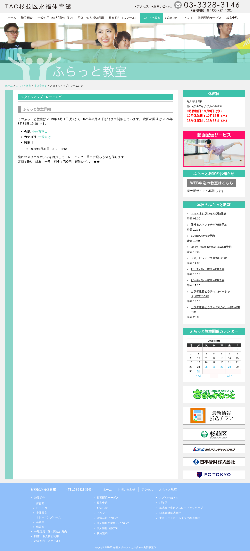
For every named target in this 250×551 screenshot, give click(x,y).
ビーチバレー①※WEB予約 (207, 269)
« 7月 (198, 375)
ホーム (11, 17)
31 (198, 371)
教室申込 (232, 17)
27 (222, 367)
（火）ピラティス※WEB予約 (209, 258)
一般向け (44, 136)
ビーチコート (44, 508)
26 (214, 367)
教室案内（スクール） (123, 17)
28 (229, 367)
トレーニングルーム (48, 517)
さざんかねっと (168, 497)
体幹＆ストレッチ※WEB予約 (209, 224)
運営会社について (108, 518)
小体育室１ (40, 131)
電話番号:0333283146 (207, 6)
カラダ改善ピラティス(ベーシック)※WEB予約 (210, 294)
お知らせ (171, 17)
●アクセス (142, 6)
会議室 (40, 522)
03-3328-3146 (82, 489)
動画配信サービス (209, 17)
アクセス (147, 489)
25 (206, 367)
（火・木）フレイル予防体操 (208, 213)
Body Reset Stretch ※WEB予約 (211, 246)
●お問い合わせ (161, 6)
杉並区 (163, 502)
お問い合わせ (126, 489)
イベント (187, 17)
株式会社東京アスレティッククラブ (181, 507)
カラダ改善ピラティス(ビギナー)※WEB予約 (215, 310)
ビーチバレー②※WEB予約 (207, 280)
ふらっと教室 (151, 17)
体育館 (40, 503)
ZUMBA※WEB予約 (203, 235)
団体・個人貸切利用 (91, 17)
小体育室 (41, 512)
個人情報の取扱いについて (113, 523)
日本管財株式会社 (170, 512)
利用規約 (102, 533)
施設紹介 (27, 17)
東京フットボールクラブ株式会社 (179, 518)
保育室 (40, 526)
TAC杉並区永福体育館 (38, 6)
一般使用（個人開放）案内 (55, 17)
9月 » (229, 375)
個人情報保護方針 (108, 528)
